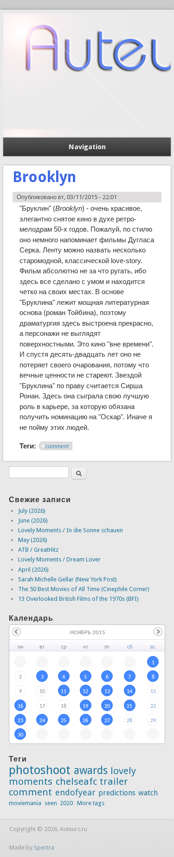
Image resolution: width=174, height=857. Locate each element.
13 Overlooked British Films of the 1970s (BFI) (78, 598)
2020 (66, 803)
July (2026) (31, 510)
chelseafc (76, 781)
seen (51, 803)
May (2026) (32, 539)
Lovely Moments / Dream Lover (59, 559)
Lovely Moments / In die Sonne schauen (70, 530)
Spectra (44, 847)
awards (91, 770)
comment (57, 446)
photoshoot (40, 770)
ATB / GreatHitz (38, 549)
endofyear (75, 792)
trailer (114, 781)
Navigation (87, 147)
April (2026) (33, 569)
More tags (90, 803)
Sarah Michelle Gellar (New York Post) (67, 579)
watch (148, 792)
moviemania (25, 803)
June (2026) (33, 520)
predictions (116, 792)
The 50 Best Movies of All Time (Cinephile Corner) (83, 589)
